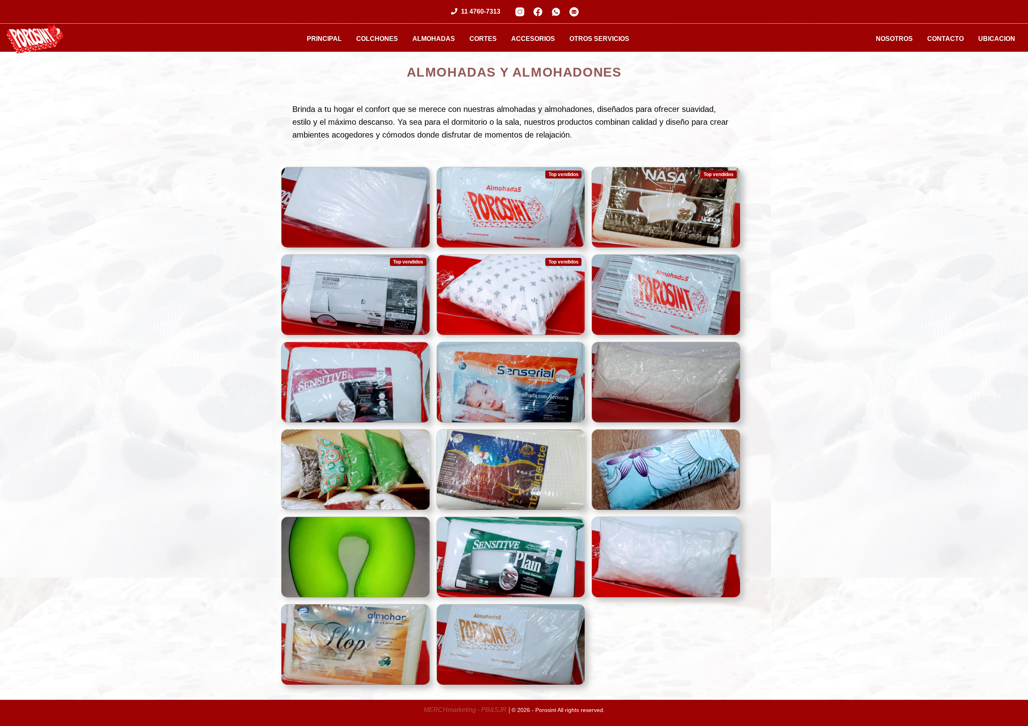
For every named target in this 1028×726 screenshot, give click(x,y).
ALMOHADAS (433, 38)
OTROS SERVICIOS (599, 38)
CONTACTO (945, 38)
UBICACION (996, 38)
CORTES (483, 38)
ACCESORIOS (533, 38)
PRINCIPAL (324, 38)
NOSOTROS (894, 38)
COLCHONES (377, 38)
